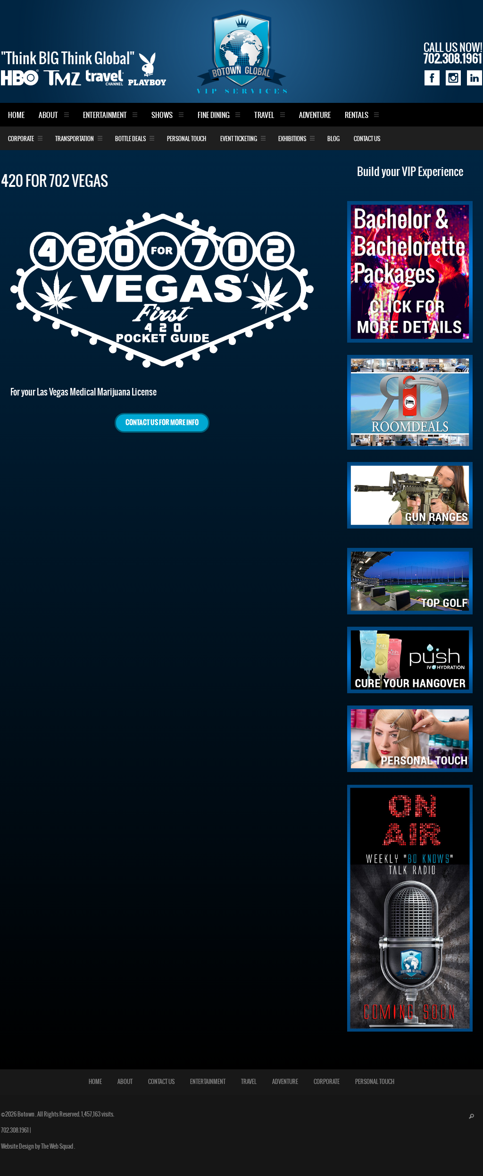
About (48, 115)
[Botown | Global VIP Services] (241, 51)
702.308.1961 (15, 1130)
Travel (264, 115)
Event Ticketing (238, 139)
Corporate (21, 139)
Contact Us (367, 139)
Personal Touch (186, 139)
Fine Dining (214, 115)
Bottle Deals (130, 139)
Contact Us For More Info (162, 423)
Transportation (74, 139)
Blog (333, 139)
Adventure (315, 115)
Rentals (356, 115)
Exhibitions (292, 139)
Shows (162, 115)
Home (16, 115)
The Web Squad (57, 1146)
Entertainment (105, 115)
